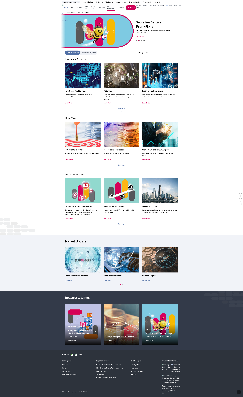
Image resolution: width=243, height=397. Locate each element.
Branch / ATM (135, 365)
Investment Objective (89, 53)
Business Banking (121, 2)
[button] (120, 284)
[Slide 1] (136, 40)
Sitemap (133, 374)
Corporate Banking (134, 2)
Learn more (140, 37)
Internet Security (101, 371)
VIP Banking (99, 2)
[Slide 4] (141, 40)
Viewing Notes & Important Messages (108, 365)
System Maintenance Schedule (106, 378)
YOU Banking (109, 2)
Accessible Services (137, 371)
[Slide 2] (138, 40)
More (80, 355)
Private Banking (147, 2)
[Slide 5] (143, 40)
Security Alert (100, 374)
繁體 (175, 5)
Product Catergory (73, 53)
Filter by (140, 53)
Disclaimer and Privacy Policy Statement (109, 368)
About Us (157, 2)
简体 (180, 5)
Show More (121, 108)
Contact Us (134, 368)
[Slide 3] (139, 40)
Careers (64, 368)
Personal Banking (88, 2)
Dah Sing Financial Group (70, 2)
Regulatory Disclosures (69, 374)
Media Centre (66, 371)
